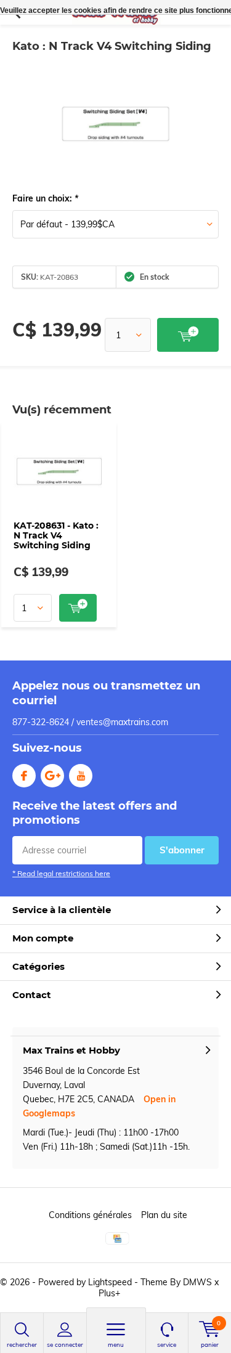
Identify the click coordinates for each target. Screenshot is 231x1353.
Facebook (24, 775)
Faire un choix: (45, 198)
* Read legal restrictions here (61, 873)
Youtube (80, 775)
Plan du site (164, 1215)
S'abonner (182, 850)
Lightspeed (110, 1282)
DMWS (197, 1282)
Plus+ (109, 1293)
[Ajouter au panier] (188, 335)
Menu (116, 1345)
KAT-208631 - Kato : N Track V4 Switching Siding (56, 535)
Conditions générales (90, 1215)
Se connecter (65, 1345)
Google (52, 775)
